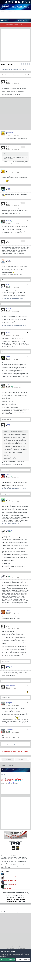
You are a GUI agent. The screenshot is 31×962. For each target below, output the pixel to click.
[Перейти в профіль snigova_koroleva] (2, 882)
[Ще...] (27, 81)
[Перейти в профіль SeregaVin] (2, 874)
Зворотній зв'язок (12, 947)
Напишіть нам (20, 897)
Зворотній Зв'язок (20, 895)
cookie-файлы (10, 953)
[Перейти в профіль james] (2, 886)
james (2, 888)
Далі (26, 74)
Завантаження (13, 20)
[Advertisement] (15, 44)
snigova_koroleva (5, 884)
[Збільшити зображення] (7, 180)
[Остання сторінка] (29, 75)
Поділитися (8, 759)
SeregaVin (3, 876)
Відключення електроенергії (14, 24)
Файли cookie (21, 947)
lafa (2, 880)
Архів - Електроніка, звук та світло (17, 69)
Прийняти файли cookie (8, 959)
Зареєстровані (16, 783)
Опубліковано (12, 83)
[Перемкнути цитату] (4, 153)
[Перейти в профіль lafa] (2, 878)
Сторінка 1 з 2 (16, 74)
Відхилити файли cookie (23, 959)
